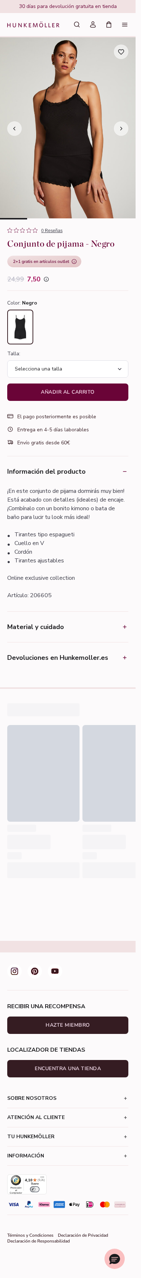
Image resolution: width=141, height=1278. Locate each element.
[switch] (34, 1189)
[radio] (20, 327)
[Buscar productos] (77, 24)
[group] (67, 6)
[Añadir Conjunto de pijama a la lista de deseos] (121, 52)
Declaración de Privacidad (83, 1235)
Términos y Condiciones (30, 1235)
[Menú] (125, 24)
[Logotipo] (33, 24)
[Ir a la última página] (14, 128)
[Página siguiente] (121, 128)
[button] (114, 1259)
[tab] (13, 218)
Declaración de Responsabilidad (38, 1241)
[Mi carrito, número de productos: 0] (109, 24)
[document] (67, 6)
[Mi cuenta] (93, 24)
